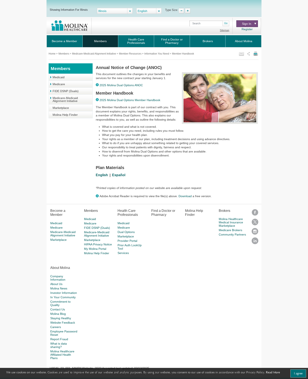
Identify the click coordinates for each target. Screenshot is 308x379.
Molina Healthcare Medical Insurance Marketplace (231, 222)
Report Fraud (59, 339)
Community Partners (232, 234)
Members (100, 41)
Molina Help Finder (65, 114)
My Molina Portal (95, 248)
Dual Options (126, 232)
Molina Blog (58, 313)
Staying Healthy (60, 318)
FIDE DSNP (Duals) (66, 91)
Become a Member (64, 41)
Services (123, 253)
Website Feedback (62, 322)
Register (247, 29)
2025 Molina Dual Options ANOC (121, 85)
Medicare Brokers (230, 230)
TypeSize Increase (187, 10)
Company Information (57, 278)
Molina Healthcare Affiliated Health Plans (62, 355)
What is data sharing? (58, 345)
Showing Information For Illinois (69, 9)
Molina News (58, 288)
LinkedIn (255, 242)
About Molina (243, 41)
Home (52, 53)
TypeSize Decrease (181, 10)
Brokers (208, 41)
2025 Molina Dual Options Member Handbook (130, 100)
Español (118, 175)
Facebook (255, 214)
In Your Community (63, 297)
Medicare (59, 84)
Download (185, 196)
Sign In (246, 23)
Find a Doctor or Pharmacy (172, 41)
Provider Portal (127, 240)
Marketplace (61, 107)
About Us (56, 284)
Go (226, 23)
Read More (273, 372)
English (102, 175)
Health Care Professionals (136, 41)
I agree (298, 373)
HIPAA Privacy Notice (98, 244)
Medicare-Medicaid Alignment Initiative (94, 53)
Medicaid (59, 77)
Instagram (255, 232)
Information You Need (157, 53)
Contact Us (57, 309)
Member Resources (130, 53)
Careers (55, 327)
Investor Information (63, 292)
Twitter (255, 223)
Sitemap (224, 30)
